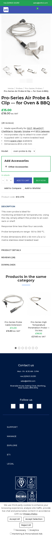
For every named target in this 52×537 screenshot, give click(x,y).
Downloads (8, 264)
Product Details (11, 250)
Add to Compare (12, 188)
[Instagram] (39, 406)
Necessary (21, 530)
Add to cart (23, 180)
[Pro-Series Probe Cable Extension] (13, 304)
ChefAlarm (7, 131)
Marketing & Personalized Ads (27, 534)
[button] (10, 3)
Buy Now (41, 180)
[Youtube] (30, 406)
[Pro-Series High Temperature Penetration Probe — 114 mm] (39, 304)
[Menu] (48, 9)
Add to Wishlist (33, 188)
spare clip (15, 141)
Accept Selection (33, 519)
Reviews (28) (8, 257)
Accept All (15, 519)
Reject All (26, 525)
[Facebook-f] (22, 406)
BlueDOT (38, 128)
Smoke (26, 131)
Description (8, 206)
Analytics (34, 530)
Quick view (18, 305)
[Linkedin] (13, 406)
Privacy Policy (30, 514)
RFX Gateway (42, 131)
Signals (18, 131)
